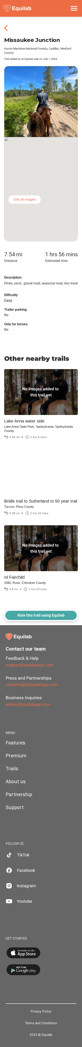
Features (15, 743)
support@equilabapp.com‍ (29, 665)
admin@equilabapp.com (28, 704)
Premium (16, 756)
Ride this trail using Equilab (41, 615)
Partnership (19, 794)
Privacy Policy (41, 1011)
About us (16, 781)
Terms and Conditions (41, 1023)
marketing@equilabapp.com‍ (32, 684)
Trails (12, 769)
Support (15, 807)
